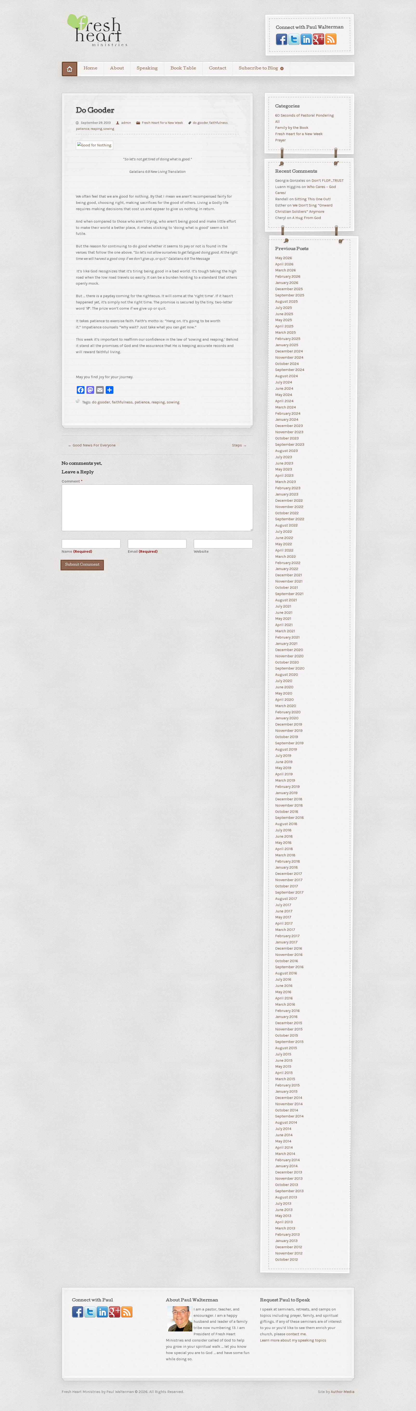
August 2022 (286, 525)
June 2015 (283, 1060)
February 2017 (287, 936)
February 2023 (287, 488)
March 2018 (285, 855)
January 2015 (286, 1091)
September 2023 (289, 444)
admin (126, 123)
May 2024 (283, 394)
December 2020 (289, 649)
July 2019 (283, 755)
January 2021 (286, 643)
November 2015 (289, 1029)
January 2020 (287, 718)
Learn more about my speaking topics (293, 1340)
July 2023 (283, 457)
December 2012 (288, 1247)
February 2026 (287, 276)
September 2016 (289, 967)
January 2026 (286, 282)
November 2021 (289, 581)
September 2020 (290, 668)
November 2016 (289, 954)
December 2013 (288, 1172)
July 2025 (283, 307)
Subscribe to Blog (258, 69)
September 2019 (289, 743)
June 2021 (283, 612)
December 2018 (288, 799)
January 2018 (286, 867)
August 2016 (286, 973)
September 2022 (289, 519)
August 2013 (286, 1197)
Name (77, 551)
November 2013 (289, 1178)
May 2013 (283, 1216)
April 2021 (284, 624)
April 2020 (284, 699)
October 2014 (286, 1110)
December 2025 (289, 289)
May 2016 (283, 992)
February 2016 (287, 1010)
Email (143, 551)
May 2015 (283, 1066)
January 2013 (286, 1240)
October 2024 (287, 363)
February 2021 (287, 637)
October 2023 (287, 438)
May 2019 (283, 768)
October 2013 (286, 1184)
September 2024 (289, 370)
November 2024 (289, 357)
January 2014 (286, 1166)
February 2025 (287, 338)
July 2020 (283, 680)
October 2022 (287, 513)
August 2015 (286, 1048)
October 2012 (286, 1259)
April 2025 (284, 326)
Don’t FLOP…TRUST (328, 180)
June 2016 (283, 985)
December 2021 (288, 575)
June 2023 (284, 463)
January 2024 (286, 419)
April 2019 (284, 774)
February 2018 (287, 861)
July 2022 (283, 531)
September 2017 (289, 892)
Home (91, 69)
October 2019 (286, 736)
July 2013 (283, 1203)
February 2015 (287, 1085)
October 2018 (286, 811)
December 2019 (288, 724)
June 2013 (283, 1209)
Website (201, 551)
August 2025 (286, 301)
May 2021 (283, 618)
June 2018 (284, 836)
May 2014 (283, 1141)
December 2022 (289, 500)
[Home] (69, 69)
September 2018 (289, 817)
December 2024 (289, 351)
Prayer (280, 140)
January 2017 (286, 942)
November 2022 (289, 506)
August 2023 (286, 450)
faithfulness (218, 123)
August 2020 (286, 674)
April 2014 (284, 1147)
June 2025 (284, 314)
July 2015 (283, 1054)
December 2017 (288, 873)
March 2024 (285, 407)
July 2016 (283, 979)
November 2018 (289, 805)
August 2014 (286, 1122)
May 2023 (283, 469)
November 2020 (289, 656)
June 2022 (284, 537)
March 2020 (285, 705)
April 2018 (284, 849)
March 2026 (285, 270)
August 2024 (286, 376)
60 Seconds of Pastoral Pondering (304, 115)
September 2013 (289, 1191)
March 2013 (285, 1228)
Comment (72, 481)
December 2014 (288, 1097)
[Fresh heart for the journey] (98, 30)
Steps (239, 445)
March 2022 (285, 556)
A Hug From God (306, 217)
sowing (108, 129)
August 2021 (286, 600)
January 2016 (286, 1017)
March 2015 (285, 1079)
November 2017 (289, 880)
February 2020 (288, 712)
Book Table (183, 69)
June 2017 (283, 911)
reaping (96, 129)
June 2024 (284, 388)
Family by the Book (291, 127)
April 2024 (284, 401)
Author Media (342, 1391)
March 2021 (285, 631)
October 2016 (286, 961)
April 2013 (284, 1222)
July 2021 (283, 606)
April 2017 (284, 923)
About (117, 69)
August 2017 (286, 898)
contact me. (296, 1334)
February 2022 (287, 562)
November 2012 (289, 1253)
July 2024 (283, 382)
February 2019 (287, 786)
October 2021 (286, 587)
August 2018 (286, 824)
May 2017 (283, 917)
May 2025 (283, 320)
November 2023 (289, 432)
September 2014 (289, 1116)
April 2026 (284, 264)
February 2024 (287, 413)
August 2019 (286, 749)
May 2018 (283, 842)
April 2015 (284, 1072)
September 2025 (289, 295)
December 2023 (289, 425)
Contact (217, 69)
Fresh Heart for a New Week (162, 123)
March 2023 (285, 481)
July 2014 (283, 1128)
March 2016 (285, 1004)
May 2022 (283, 544)
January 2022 (286, 569)
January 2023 (286, 494)
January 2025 (286, 345)
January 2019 (286, 792)
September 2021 (289, 593)
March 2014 (285, 1153)
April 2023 (284, 475)
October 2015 (286, 1035)
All (277, 121)
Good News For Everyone (92, 445)
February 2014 (287, 1160)
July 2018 (283, 830)
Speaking (147, 69)
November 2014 (289, 1104)
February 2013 (287, 1234)
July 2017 (283, 905)
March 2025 (285, 332)
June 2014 (283, 1135)
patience (82, 129)
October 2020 (287, 662)
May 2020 (283, 693)
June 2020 (284, 687)
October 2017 (286, 886)
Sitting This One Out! (313, 199)
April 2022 (284, 550)
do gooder (200, 123)
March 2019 (285, 780)
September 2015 (289, 1041)
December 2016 (288, 948)
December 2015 (288, 1023)
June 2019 (283, 761)
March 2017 (285, 929)
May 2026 (283, 258)
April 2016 (284, 998)
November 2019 (289, 730)
